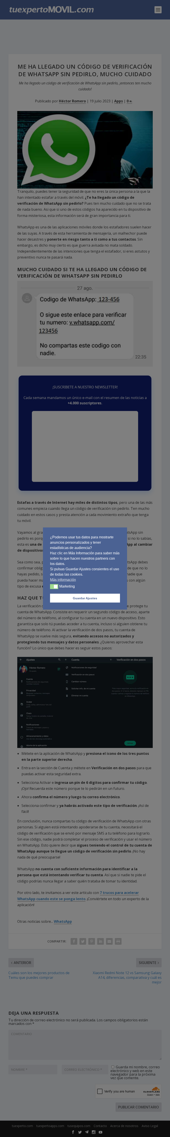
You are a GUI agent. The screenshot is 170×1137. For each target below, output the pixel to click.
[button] (54, 586)
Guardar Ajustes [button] (85, 598)
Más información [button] (63, 580)
